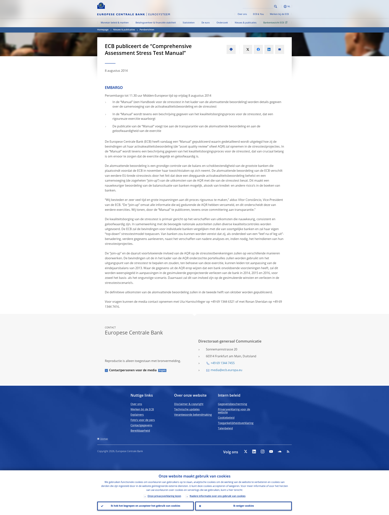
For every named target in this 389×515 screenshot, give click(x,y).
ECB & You (258, 14)
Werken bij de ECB (279, 14)
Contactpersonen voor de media (133, 370)
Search (275, 6)
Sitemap (104, 439)
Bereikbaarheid (140, 430)
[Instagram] (262, 451)
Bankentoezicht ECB (273, 23)
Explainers (137, 414)
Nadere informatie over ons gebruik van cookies (218, 496)
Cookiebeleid (226, 418)
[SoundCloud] (279, 451)
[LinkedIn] (254, 451)
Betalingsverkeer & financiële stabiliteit (156, 23)
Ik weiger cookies (243, 506)
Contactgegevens (141, 425)
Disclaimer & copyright (188, 404)
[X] (245, 451)
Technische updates (187, 409)
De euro (205, 23)
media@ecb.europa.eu (226, 370)
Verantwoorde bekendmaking (193, 414)
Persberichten (147, 30)
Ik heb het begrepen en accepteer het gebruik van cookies (145, 506)
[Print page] (231, 49)
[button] (281, 6)
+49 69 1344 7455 (223, 363)
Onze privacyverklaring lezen (164, 496)
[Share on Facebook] (258, 49)
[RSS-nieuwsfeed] (288, 451)
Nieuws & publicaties (245, 23)
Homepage (102, 30)
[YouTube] (271, 451)
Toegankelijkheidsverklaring (235, 423)
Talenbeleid (225, 428)
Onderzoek (222, 23)
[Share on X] (247, 49)
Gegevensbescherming (232, 404)
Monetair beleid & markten (115, 23)
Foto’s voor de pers (143, 420)
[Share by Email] (279, 49)
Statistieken (189, 23)
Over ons (242, 14)
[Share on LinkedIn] (269, 49)
